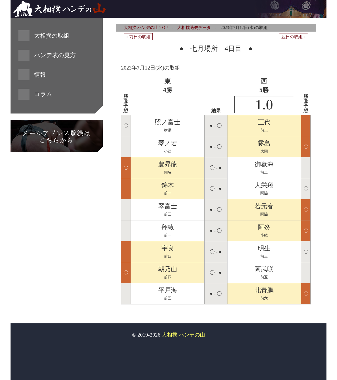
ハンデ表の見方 (55, 55)
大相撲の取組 (51, 35)
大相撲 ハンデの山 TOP (145, 27)
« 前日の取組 (138, 36)
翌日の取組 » (293, 36)
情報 (40, 74)
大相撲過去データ (194, 27)
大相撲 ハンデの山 (183, 335)
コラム (43, 94)
